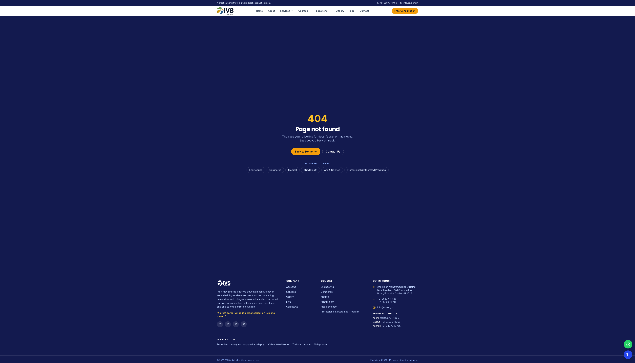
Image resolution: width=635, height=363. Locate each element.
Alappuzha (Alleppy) (254, 344)
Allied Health (310, 170)
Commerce (275, 170)
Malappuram (320, 344)
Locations (322, 10)
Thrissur (296, 344)
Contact (364, 10)
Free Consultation (404, 10)
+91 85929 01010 (386, 302)
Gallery (340, 10)
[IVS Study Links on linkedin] (244, 324)
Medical (292, 170)
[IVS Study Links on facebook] (220, 324)
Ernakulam (222, 344)
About (271, 10)
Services (285, 10)
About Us (291, 286)
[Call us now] (628, 354)
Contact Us (333, 151)
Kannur (307, 344)
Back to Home (304, 151)
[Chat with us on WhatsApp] (628, 344)
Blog (352, 10)
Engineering (255, 170)
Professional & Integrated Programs (366, 170)
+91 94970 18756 (386, 321)
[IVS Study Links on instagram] (228, 324)
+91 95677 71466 (388, 3)
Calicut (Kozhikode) (279, 344)
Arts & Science (332, 170)
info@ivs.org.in (410, 3)
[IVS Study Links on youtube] (236, 324)
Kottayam (236, 344)
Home (259, 10)
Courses (303, 10)
